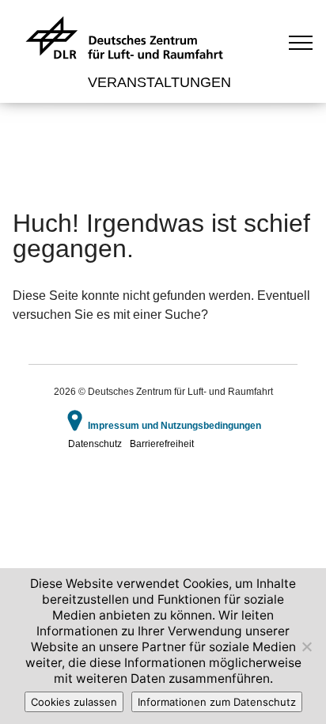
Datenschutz (95, 443)
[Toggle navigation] (301, 42)
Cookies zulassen (74, 702)
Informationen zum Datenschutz (217, 702)
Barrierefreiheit (162, 443)
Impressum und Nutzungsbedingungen (174, 425)
